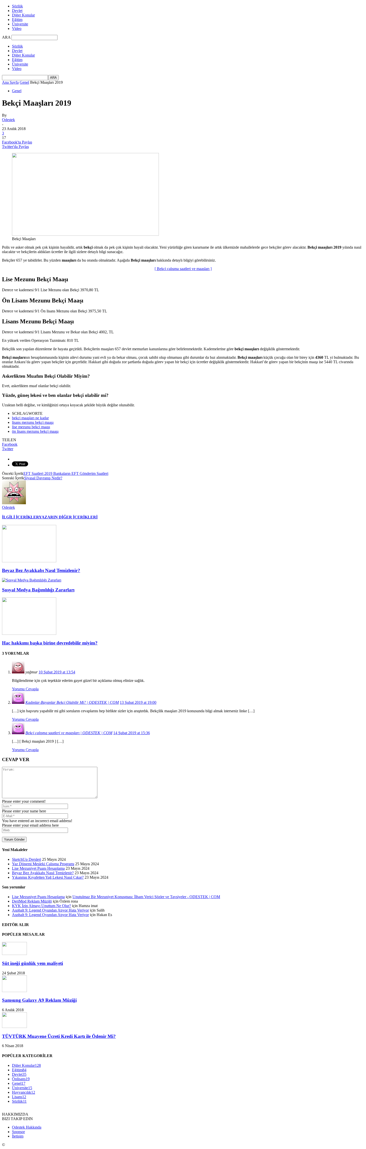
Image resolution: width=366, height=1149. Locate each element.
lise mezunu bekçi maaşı (31, 427)
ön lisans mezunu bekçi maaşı (35, 431)
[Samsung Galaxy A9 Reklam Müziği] (14, 991)
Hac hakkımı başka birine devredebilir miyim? (50, 643)
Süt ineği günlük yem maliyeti (32, 963)
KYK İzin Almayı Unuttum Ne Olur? (41, 906)
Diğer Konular (23, 15)
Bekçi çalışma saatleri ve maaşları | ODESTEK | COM (68, 733)
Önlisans (21, 1079)
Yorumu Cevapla (25, 689)
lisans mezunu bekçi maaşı (33, 422)
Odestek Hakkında (26, 1127)
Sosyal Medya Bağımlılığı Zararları (38, 589)
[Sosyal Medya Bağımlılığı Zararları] (31, 580)
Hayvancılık (23, 1092)
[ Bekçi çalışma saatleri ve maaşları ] (183, 269)
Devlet (17, 10)
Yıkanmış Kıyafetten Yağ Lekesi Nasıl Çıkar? (48, 877)
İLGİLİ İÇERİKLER (20, 517)
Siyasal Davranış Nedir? (43, 478)
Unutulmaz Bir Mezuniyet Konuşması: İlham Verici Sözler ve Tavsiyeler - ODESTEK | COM (146, 897)
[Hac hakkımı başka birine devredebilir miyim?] (29, 633)
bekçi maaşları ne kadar (30, 418)
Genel (24, 82)
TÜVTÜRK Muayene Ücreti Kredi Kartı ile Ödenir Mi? (59, 1036)
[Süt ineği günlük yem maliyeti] (14, 953)
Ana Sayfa (10, 82)
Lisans (19, 1097)
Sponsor (18, 1132)
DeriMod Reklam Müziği (32, 901)
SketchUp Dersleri (26, 859)
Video (16, 28)
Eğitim (17, 19)
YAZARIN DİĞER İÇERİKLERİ (68, 517)
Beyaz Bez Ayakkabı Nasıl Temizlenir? (41, 570)
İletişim (17, 1136)
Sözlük (17, 6)
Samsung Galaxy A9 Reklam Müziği (39, 1000)
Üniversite (20, 24)
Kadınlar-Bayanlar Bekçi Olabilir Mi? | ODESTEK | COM (72, 702)
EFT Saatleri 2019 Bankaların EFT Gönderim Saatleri (65, 473)
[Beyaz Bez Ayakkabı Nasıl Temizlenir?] (29, 561)
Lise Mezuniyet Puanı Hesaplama (38, 868)
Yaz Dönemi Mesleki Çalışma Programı (43, 864)
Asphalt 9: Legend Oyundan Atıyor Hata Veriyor (50, 910)
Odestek (8, 120)
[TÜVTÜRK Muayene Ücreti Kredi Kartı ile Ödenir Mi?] (14, 1026)
